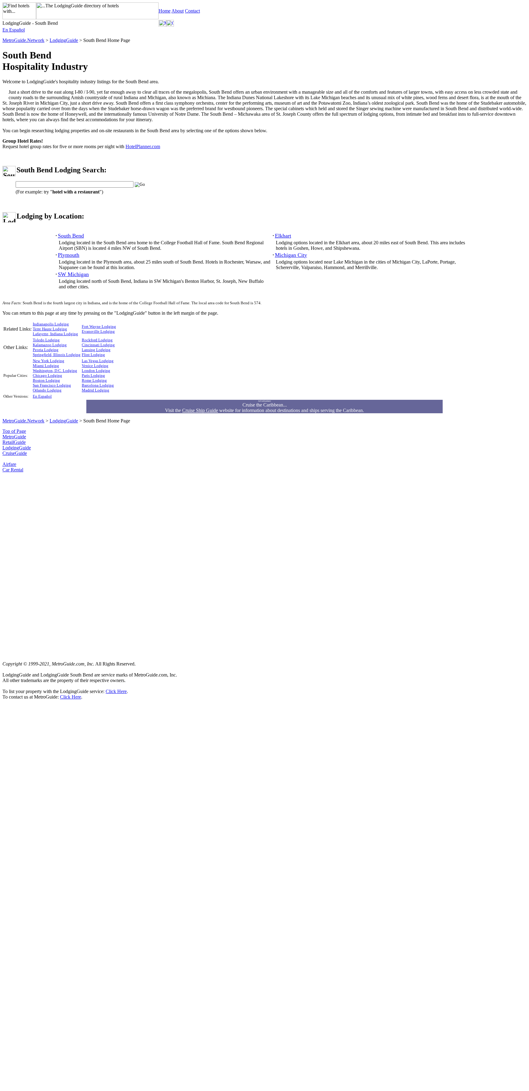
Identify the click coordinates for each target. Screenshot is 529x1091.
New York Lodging (48, 360)
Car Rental (12, 469)
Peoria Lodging (45, 349)
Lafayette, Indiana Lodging (55, 334)
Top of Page (14, 431)
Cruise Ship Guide (200, 410)
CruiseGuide (14, 453)
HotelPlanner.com (143, 146)
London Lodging (96, 370)
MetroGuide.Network (23, 40)
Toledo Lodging (46, 340)
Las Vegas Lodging (98, 360)
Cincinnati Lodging (98, 345)
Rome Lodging (94, 380)
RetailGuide (14, 442)
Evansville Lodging (98, 331)
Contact (192, 10)
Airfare (9, 464)
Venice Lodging (95, 365)
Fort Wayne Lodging (99, 326)
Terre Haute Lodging (50, 329)
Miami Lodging (46, 365)
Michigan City (291, 255)
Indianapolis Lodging (51, 324)
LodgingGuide (64, 40)
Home (165, 10)
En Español (13, 29)
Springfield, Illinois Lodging (57, 354)
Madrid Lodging (95, 390)
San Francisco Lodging (52, 385)
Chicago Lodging (47, 375)
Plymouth (68, 255)
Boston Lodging (46, 380)
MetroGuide (14, 436)
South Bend (71, 236)
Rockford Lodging (97, 340)
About (177, 10)
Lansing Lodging (96, 349)
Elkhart (283, 236)
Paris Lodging (93, 375)
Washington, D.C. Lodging (55, 370)
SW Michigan (73, 274)
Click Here (116, 691)
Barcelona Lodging (98, 385)
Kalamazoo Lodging (50, 345)
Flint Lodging (93, 354)
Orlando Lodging (47, 390)
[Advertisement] (26, 564)
